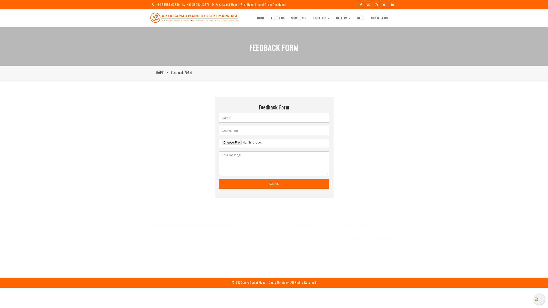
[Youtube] (368, 4)
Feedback (309, 268)
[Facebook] (361, 4)
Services (297, 18)
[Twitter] (384, 4)
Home (261, 18)
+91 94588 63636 (168, 4)
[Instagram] (376, 4)
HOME (160, 72)
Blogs (306, 250)
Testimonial (311, 256)
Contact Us (379, 18)
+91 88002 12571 (198, 4)
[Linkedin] (392, 4)
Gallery (342, 18)
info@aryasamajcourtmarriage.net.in (369, 259)
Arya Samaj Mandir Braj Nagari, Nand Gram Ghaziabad (251, 4)
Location (319, 18)
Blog (361, 18)
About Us (278, 18)
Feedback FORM (181, 72)
